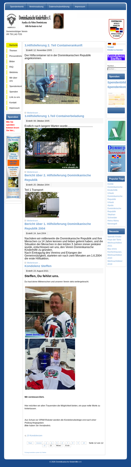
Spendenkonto (17, 6)
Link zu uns (14, 97)
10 (84, 443)
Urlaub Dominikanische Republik (114, 196)
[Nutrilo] (116, 130)
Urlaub (110, 202)
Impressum (80, 6)
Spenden (13, 92)
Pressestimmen (16, 56)
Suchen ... (111, 66)
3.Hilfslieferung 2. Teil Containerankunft (53, 45)
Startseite (13, 45)
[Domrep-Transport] (116, 158)
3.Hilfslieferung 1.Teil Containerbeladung (54, 116)
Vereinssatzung (36, 6)
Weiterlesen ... (33, 113)
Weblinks (13, 72)
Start (30, 443)
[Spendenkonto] (116, 100)
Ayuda (110, 205)
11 (45, 445)
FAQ (13, 67)
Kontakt (12, 102)
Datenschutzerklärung (59, 6)
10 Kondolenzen (34, 435)
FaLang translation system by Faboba (35, 452)
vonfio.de (68, 457)
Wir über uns (13, 79)
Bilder (14, 61)
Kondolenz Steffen (38, 266)
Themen (14, 50)
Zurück (39, 443)
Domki (110, 184)
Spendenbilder (118, 82)
